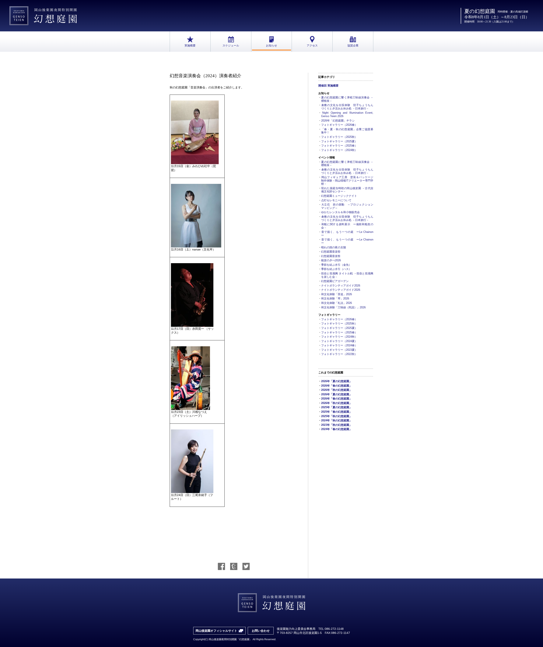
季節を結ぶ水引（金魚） (336, 264)
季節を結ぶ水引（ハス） (336, 269)
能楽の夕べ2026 (331, 260)
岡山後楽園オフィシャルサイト (216, 630)
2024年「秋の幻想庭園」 (336, 420)
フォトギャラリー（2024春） (339, 345)
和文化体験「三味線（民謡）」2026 (343, 307)
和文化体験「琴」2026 (335, 298)
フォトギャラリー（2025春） (339, 145)
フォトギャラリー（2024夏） (339, 341)
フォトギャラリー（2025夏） (339, 141)
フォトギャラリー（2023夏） (339, 349)
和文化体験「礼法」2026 (336, 303)
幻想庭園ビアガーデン (335, 281)
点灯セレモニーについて (336, 200)
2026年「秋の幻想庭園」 (336, 389)
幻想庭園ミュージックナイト (339, 195)
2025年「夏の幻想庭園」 (336, 407)
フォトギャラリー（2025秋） (339, 136)
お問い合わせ (261, 630)
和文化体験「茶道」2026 (336, 294)
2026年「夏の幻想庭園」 (336, 381)
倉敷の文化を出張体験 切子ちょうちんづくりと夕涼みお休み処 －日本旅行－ (347, 106)
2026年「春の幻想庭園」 (336, 385)
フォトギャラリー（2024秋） (339, 150)
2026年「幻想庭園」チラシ (338, 120)
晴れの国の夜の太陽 (333, 247)
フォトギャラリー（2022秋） (339, 354)
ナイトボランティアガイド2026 (340, 285)
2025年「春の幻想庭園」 (336, 411)
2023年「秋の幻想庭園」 (336, 424)
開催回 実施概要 (328, 85)
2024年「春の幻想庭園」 (336, 429)
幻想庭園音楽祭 (330, 251)
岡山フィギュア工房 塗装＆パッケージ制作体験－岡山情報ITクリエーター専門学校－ (347, 180)
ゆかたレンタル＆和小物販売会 (340, 212)
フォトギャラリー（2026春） (339, 124)
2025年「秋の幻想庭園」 (336, 416)
